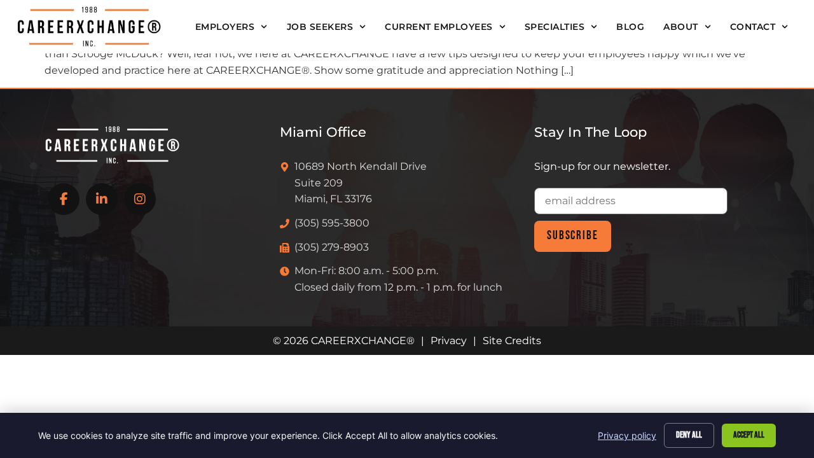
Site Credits (512, 341)
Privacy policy (627, 435)
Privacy (449, 341)
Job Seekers (320, 26)
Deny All (689, 434)
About (680, 26)
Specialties (555, 26)
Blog (630, 26)
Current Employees (439, 26)
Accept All (748, 434)
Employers (225, 26)
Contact (753, 26)
